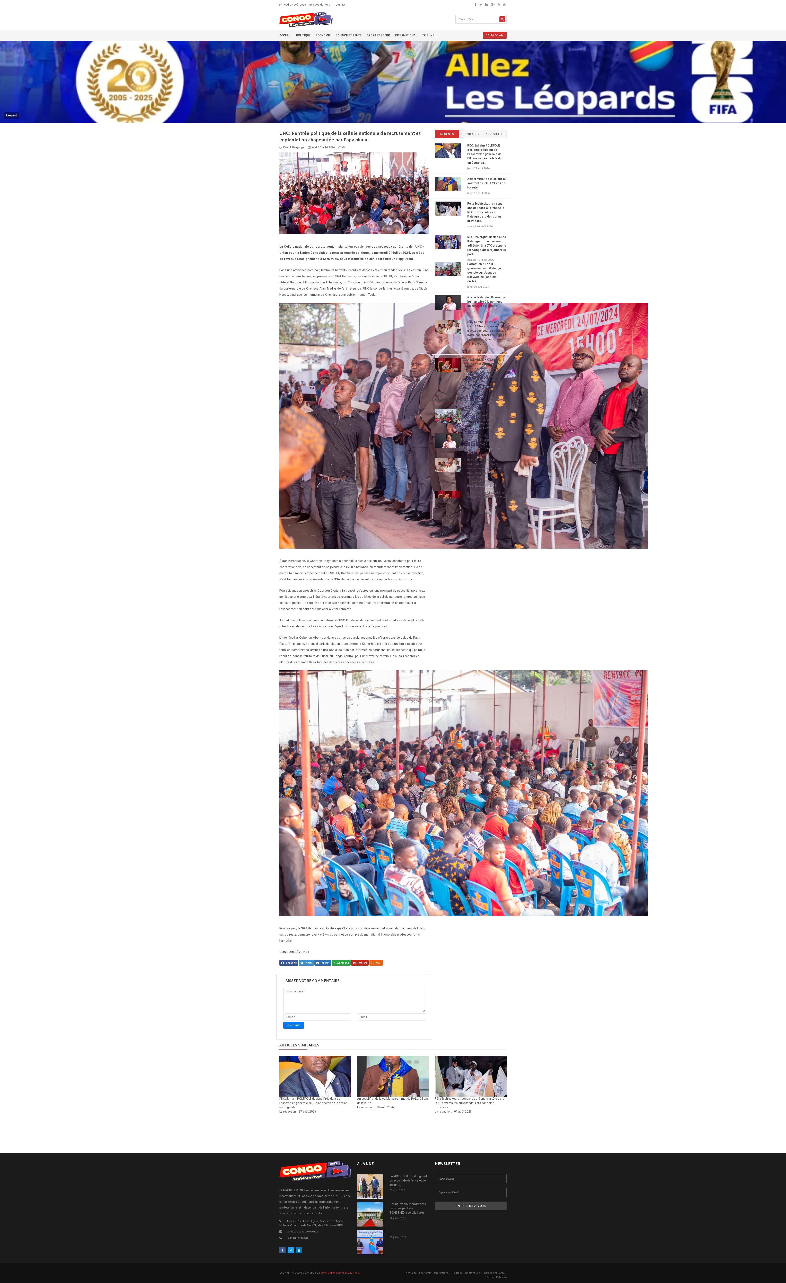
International (406, 35)
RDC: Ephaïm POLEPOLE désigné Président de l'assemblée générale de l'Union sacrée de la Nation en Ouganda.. (485, 154)
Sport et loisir (378, 35)
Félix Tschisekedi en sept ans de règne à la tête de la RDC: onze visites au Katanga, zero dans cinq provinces (469, 1103)
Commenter (294, 1025)
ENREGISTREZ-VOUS (471, 1206)
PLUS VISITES (494, 134)
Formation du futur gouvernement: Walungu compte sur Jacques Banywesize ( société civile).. (484, 272)
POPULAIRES (470, 134)
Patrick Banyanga (293, 147)
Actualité (411, 1272)
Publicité (501, 1277)
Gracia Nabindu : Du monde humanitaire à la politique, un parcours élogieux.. (486, 302)
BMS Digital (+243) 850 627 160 (340, 1272)
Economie (323, 35)
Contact (340, 4)
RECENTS (447, 134)
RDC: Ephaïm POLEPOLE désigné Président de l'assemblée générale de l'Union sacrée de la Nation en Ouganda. (313, 1103)
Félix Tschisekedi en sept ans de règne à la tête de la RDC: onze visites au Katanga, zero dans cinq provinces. (485, 212)
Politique (303, 35)
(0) (344, 147)
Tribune (428, 35)
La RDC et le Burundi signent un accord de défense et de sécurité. (408, 1180)
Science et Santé (348, 35)
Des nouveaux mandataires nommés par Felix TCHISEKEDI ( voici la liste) (408, 1208)
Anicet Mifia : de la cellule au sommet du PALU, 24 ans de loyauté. (486, 183)
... (391, 1231)
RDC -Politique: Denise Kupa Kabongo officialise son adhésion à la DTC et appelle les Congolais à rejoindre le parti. (486, 245)
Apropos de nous (319, 4)
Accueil (285, 35)
